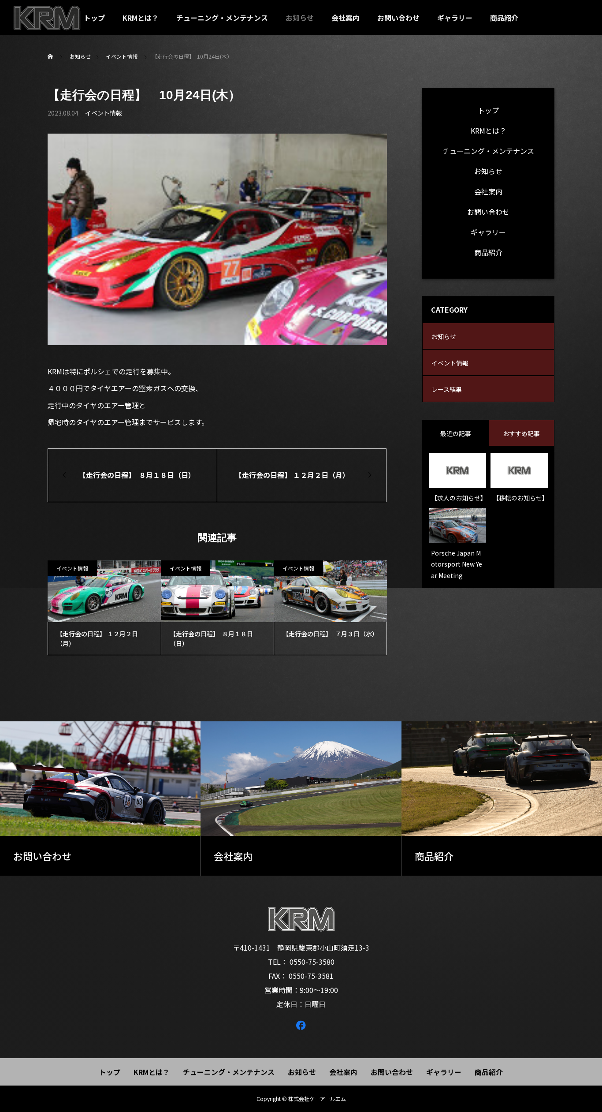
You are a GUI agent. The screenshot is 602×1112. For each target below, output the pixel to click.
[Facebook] (301, 1025)
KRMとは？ (141, 17)
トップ (94, 17)
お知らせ (300, 17)
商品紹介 (504, 17)
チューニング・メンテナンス (222, 17)
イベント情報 (103, 112)
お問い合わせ (398, 17)
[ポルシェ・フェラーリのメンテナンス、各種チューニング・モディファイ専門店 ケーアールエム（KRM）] (47, 17)
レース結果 (446, 389)
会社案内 (345, 17)
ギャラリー (454, 17)
